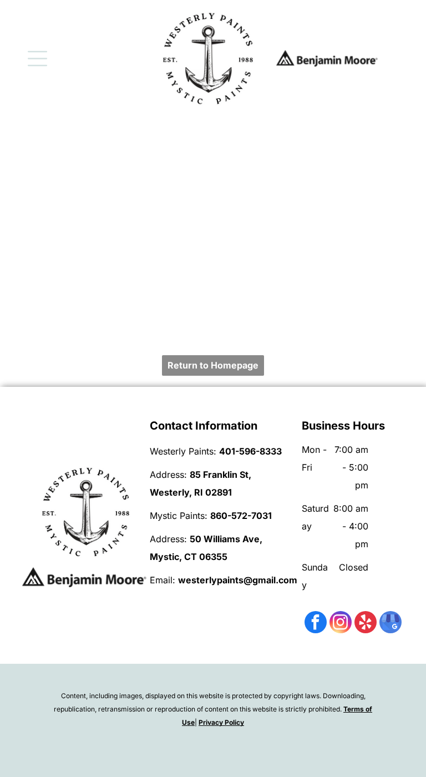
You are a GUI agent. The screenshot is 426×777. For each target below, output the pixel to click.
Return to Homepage (213, 365)
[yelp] (365, 623)
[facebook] (316, 623)
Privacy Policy (221, 722)
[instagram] (340, 623)
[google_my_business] (390, 623)
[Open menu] (37, 58)
